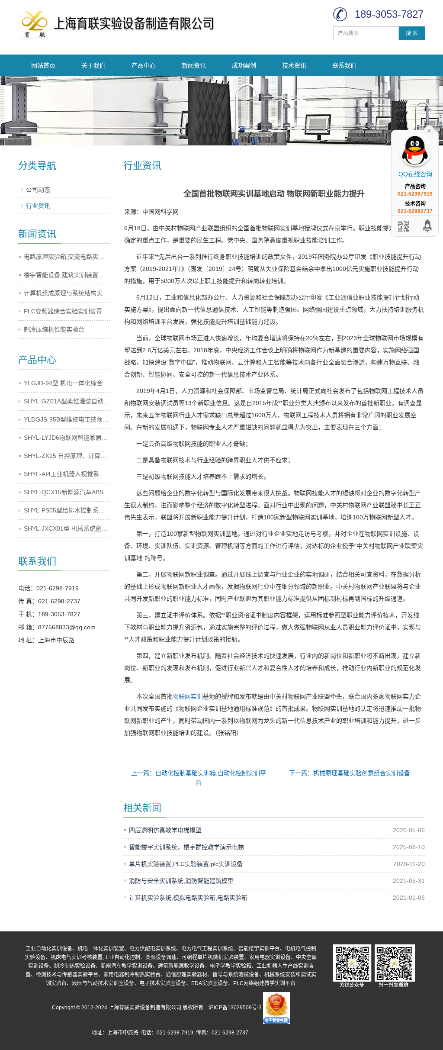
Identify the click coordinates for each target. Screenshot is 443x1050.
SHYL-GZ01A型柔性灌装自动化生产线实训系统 (88, 401)
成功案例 (244, 65)
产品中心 (144, 65)
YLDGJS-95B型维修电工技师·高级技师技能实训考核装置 (100, 419)
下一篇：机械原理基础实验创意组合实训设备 (349, 773)
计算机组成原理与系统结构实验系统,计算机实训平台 (94, 293)
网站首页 (43, 65)
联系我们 (344, 65)
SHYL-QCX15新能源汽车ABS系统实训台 (79, 492)
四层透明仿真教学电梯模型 (165, 830)
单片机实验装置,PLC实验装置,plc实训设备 (186, 863)
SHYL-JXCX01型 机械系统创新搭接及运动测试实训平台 (99, 528)
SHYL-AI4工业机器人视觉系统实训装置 (76, 473)
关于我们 (93, 65)
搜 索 (411, 33)
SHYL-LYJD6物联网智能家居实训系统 (75, 437)
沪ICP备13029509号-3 (235, 1008)
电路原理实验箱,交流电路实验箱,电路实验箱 (83, 256)
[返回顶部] (428, 226)
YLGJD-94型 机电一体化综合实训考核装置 (81, 383)
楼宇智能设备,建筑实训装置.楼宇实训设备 (80, 274)
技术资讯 (294, 65)
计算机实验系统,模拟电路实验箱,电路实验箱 (188, 897)
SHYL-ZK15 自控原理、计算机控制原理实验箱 (86, 455)
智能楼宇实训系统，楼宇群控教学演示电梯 (186, 847)
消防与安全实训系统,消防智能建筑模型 (181, 880)
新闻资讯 (194, 65)
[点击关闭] (429, 130)
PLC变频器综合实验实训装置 (63, 311)
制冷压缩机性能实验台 (54, 329)
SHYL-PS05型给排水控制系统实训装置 (76, 510)
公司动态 (38, 189)
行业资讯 (38, 205)
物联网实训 (188, 696)
